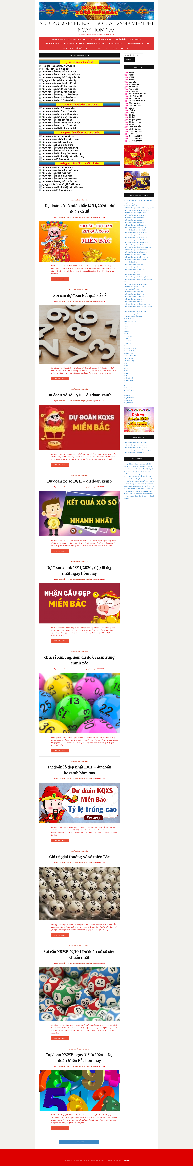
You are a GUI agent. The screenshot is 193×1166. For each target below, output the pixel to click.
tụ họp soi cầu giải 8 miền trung (57, 142)
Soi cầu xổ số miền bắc (103, 39)
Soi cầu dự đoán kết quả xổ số (79, 295)
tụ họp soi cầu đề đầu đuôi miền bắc (59, 128)
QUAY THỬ (133, 134)
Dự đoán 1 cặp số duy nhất (141, 466)
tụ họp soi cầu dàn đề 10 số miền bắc (60, 94)
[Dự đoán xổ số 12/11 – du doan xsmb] (79, 427)
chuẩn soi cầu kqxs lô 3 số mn (133, 274)
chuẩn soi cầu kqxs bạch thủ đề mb (135, 240)
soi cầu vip (130, 484)
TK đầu (132, 115)
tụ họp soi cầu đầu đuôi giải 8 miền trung (62, 153)
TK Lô (107, 48)
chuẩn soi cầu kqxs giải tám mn (134, 272)
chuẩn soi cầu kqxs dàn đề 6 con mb (135, 252)
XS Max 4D (133, 86)
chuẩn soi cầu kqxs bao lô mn (133, 264)
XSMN (65, 48)
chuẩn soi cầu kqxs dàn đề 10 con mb (136, 257)
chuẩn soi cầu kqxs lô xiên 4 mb (134, 217)
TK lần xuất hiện (135, 122)
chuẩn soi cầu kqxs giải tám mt (134, 299)
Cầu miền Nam (134, 103)
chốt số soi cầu (133, 464)
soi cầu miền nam (143, 481)
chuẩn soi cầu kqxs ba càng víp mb (135, 237)
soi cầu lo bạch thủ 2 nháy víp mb (59, 65)
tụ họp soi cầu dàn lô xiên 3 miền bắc (60, 114)
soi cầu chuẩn (128, 479)
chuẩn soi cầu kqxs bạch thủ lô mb (135, 245)
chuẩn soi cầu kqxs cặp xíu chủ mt (135, 294)
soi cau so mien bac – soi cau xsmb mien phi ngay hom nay (72, 39)
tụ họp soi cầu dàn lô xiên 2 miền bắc (60, 111)
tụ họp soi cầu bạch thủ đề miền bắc (59, 80)
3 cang (126, 464)
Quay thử (124, 48)
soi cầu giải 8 (137, 479)
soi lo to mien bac (142, 491)
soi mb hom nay (145, 493)
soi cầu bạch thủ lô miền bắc (55, 68)
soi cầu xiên (138, 484)
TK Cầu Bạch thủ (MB (137, 94)
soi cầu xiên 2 (146, 484)
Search (129, 60)
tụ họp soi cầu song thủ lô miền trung (60, 150)
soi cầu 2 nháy (147, 476)
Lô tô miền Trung (136, 131)
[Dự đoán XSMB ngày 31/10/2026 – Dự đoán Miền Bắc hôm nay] (79, 1090)
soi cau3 (135, 471)
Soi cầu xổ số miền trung (73, 43)
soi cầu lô (145, 479)
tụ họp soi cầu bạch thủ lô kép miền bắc (61, 74)
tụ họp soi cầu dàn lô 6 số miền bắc (59, 100)
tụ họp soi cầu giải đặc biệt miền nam (60, 170)
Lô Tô (115, 48)
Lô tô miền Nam (135, 129)
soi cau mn (144, 474)
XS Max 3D (133, 91)
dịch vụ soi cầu (144, 464)
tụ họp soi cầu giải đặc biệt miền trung (60, 139)
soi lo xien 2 (129, 493)
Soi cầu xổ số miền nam (52, 43)
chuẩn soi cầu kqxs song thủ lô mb (135, 213)
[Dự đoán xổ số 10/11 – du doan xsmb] (79, 513)
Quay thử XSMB (135, 136)
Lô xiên (132, 110)
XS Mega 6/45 (134, 84)
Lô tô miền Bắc (135, 127)
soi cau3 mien (142, 471)
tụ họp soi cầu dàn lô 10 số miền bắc (59, 125)
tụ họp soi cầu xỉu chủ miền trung (58, 136)
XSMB (147, 43)
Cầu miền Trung (135, 105)
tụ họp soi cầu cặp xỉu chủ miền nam (59, 178)
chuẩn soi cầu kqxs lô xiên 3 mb (134, 220)
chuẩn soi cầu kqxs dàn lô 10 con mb (135, 259)
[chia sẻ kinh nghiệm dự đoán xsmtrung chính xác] (79, 703)
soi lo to (126, 491)
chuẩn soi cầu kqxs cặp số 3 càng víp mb (137, 247)
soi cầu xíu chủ (146, 486)
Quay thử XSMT (135, 138)
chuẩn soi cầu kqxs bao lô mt (133, 292)
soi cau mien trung (134, 474)
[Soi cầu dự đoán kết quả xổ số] (79, 334)
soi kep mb (141, 489)
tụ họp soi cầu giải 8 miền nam (56, 172)
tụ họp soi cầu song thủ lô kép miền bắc (61, 77)
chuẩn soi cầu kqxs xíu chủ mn (134, 287)
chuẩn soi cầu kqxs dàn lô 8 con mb (135, 232)
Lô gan (131, 108)
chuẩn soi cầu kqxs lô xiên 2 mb (134, 222)
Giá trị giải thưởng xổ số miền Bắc (79, 857)
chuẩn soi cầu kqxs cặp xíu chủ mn (135, 267)
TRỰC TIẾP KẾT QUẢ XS (135, 43)
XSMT (72, 48)
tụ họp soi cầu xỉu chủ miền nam (57, 167)
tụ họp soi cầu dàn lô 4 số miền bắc (59, 97)
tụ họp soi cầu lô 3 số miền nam (57, 190)
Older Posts (80, 1142)
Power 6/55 (133, 89)
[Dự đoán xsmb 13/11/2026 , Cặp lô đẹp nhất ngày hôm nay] (79, 603)
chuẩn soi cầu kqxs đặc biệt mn (134, 269)
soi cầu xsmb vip (135, 486)
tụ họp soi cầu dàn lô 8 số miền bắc (59, 108)
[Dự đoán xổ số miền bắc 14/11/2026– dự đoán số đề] (79, 241)
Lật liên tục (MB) (135, 96)
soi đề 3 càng (140, 496)
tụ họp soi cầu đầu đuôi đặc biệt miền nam (62, 187)
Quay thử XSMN (135, 141)
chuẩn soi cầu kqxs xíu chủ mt (134, 314)
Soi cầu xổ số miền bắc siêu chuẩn (127, 39)
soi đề (134, 496)
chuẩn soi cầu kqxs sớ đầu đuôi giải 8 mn (137, 277)
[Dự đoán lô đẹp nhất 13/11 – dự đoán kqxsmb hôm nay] (79, 803)
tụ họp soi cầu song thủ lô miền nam (59, 181)
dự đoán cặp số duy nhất (140, 469)
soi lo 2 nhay (150, 489)
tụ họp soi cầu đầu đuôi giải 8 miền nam (61, 184)
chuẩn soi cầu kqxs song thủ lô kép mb (136, 210)
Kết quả (79, 48)
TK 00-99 (132, 124)
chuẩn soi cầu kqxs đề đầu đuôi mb (135, 225)
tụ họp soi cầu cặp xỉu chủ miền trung (60, 147)
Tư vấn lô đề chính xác (117, 43)
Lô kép (131, 112)
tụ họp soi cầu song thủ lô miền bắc (59, 71)
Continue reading (61, 279)
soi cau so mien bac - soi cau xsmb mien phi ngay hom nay (75, 217)
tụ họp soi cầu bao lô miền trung (57, 144)
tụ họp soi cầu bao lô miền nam (57, 175)
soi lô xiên (137, 493)
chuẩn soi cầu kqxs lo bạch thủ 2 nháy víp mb (139, 208)
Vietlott (88, 48)
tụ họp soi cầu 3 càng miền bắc (57, 119)
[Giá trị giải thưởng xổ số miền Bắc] (79, 893)
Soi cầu (140, 476)
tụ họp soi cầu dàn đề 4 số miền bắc (59, 86)
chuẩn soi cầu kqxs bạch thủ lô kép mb (136, 242)
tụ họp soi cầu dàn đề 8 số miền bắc (59, 91)
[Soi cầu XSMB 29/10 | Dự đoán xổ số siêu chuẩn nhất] (79, 994)
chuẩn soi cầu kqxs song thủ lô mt (135, 311)
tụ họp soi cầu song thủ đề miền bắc (59, 83)
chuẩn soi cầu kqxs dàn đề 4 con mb (135, 250)
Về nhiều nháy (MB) (137, 101)
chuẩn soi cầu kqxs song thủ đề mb (135, 215)
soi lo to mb (133, 491)
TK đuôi (132, 117)
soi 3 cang (128, 471)
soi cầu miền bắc (131, 481)
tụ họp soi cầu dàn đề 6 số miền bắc (59, 89)
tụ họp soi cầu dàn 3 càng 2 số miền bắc (61, 122)
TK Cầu (98, 48)
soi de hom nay (133, 489)
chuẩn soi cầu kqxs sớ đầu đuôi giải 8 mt (137, 304)
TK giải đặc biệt (135, 120)
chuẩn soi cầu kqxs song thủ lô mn (135, 284)
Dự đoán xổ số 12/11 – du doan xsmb (79, 395)
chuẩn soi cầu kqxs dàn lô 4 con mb (135, 227)
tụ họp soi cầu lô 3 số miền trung (58, 159)
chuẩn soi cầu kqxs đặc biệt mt (134, 296)
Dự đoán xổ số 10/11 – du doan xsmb (79, 481)
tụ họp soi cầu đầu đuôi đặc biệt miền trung (63, 156)
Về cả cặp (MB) (135, 98)
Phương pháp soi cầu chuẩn (96, 43)
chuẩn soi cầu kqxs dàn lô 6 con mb (135, 235)
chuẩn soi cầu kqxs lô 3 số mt (133, 301)
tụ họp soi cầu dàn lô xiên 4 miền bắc (60, 116)
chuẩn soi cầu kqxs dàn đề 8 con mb (135, 255)
